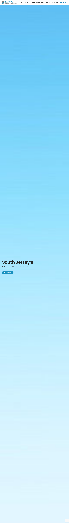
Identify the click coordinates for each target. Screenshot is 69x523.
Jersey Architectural (10, 2)
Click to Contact (8, 272)
